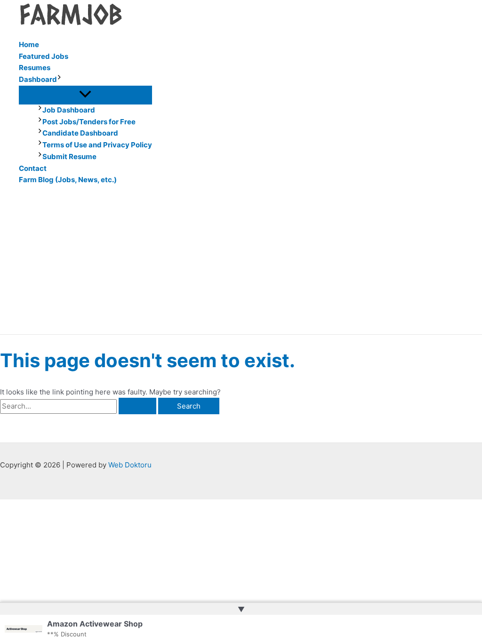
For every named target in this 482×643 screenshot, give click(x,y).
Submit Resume (69, 156)
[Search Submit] (137, 406)
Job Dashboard (68, 109)
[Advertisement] (241, 264)
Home (29, 44)
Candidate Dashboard (80, 133)
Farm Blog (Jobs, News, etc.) (68, 179)
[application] (59, 80)
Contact (33, 168)
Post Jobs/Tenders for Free (89, 121)
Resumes (34, 67)
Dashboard (38, 79)
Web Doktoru (130, 464)
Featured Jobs (43, 56)
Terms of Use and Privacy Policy (97, 144)
